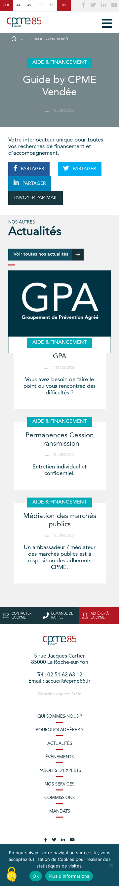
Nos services (59, 784)
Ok (36, 876)
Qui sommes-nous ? (59, 716)
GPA (59, 356)
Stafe (76, 694)
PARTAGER (32, 169)
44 (18, 5)
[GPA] (59, 311)
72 (51, 5)
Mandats (59, 811)
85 (64, 5)
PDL (6, 5)
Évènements (59, 757)
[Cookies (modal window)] (11, 875)
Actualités (59, 744)
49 (29, 5)
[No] (110, 865)
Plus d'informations (69, 876)
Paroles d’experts (59, 771)
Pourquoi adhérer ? (59, 730)
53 (40, 5)
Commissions (59, 798)
